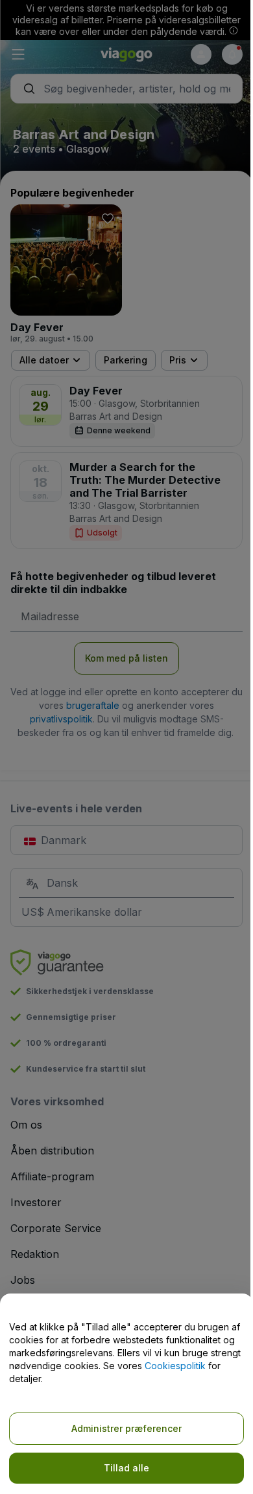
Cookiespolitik (175, 1365)
